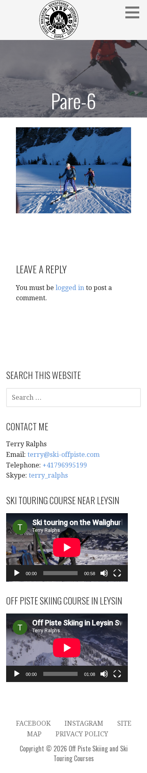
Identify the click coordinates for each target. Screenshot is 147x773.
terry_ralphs (48, 475)
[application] (67, 547)
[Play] (17, 573)
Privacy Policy (82, 734)
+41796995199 (64, 465)
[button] (135, 12)
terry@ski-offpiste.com (63, 454)
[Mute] (104, 573)
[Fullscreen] (117, 573)
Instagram (84, 723)
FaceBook (33, 723)
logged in (70, 288)
